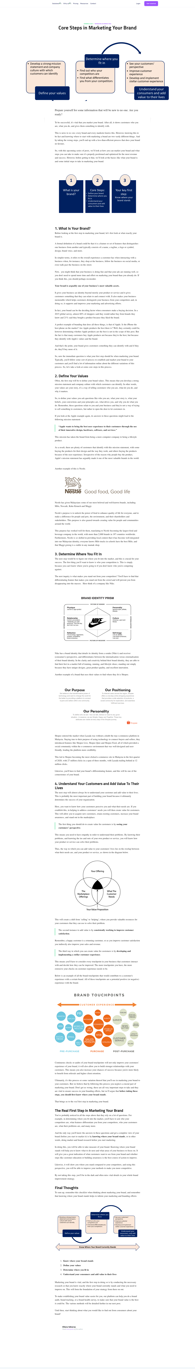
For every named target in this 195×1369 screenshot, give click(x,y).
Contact (93, 3)
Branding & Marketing (103, 24)
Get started (151, 3)
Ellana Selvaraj (69, 1326)
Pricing (75, 3)
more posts (70, 1329)
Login (138, 3)
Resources (84, 3)
